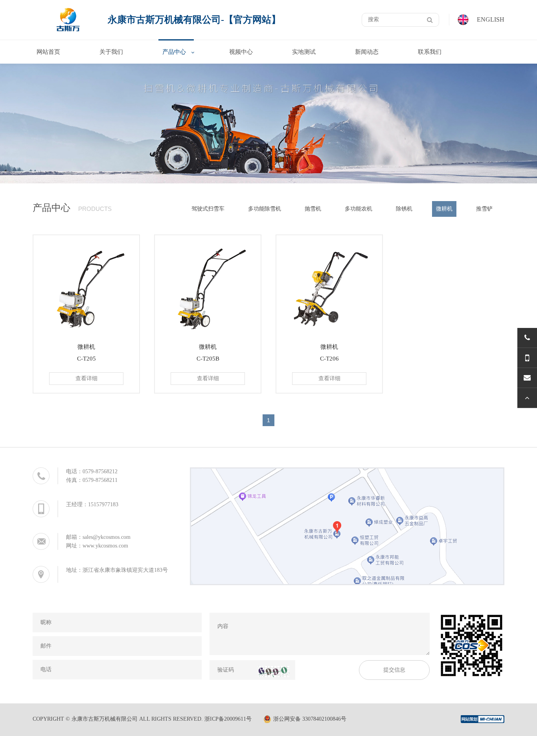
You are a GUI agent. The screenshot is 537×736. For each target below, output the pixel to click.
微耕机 (444, 209)
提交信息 (394, 670)
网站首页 (48, 52)
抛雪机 (313, 209)
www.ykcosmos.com (105, 546)
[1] (430, 19)
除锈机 (404, 209)
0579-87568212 (100, 471)
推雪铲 (484, 209)
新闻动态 (367, 52)
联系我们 (429, 52)
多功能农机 (358, 209)
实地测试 (304, 52)
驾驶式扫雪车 (207, 209)
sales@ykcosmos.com (107, 537)
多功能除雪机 (264, 209)
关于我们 (111, 52)
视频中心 (241, 52)
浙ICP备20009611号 (228, 719)
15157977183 (103, 504)
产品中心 (174, 52)
